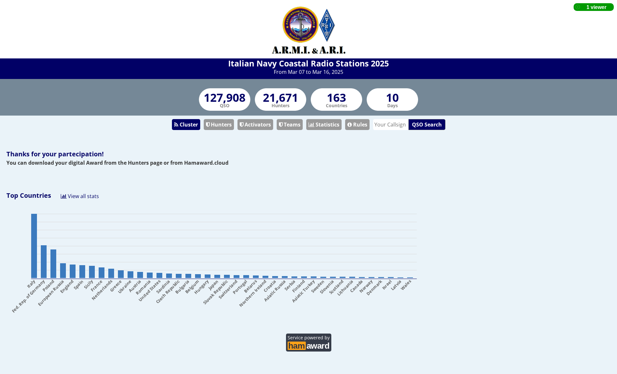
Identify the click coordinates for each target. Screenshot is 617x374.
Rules (359, 124)
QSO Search (427, 124)
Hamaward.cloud (206, 162)
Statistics (326, 124)
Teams (291, 124)
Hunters (221, 124)
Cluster (188, 124)
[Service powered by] (308, 345)
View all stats (83, 196)
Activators (257, 124)
